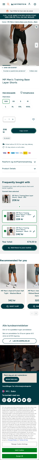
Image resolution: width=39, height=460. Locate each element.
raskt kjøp (14, 306)
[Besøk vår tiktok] (14, 400)
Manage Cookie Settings (19, 444)
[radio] (6, 101)
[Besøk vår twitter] (24, 400)
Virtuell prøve (28, 93)
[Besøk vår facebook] (9, 400)
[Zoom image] (36, 26)
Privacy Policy (12, 440)
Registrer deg (11, 379)
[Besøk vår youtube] (19, 400)
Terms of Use (23, 440)
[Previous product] (32, 313)
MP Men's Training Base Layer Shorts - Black (22, 22)
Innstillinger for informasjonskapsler (16, 386)
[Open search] (8, 4)
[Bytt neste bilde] (36, 45)
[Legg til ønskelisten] (33, 119)
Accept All (19, 456)
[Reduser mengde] (5, 119)
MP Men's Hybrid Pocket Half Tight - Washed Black (12, 292)
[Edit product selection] (34, 216)
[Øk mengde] (13, 119)
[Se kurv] (35, 4)
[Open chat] (29, 400)
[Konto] (29, 4)
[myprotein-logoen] (18, 4)
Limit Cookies (19, 450)
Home (4, 22)
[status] (9, 119)
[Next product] (36, 313)
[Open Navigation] (4, 4)
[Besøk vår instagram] (4, 400)
